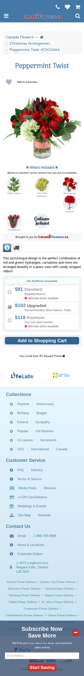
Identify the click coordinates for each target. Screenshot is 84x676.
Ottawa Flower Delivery (62, 615)
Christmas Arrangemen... (31, 43)
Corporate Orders (30, 554)
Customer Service (25, 460)
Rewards (44, 515)
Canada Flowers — (22, 37)
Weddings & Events (32, 506)
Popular (22, 431)
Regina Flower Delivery (59, 595)
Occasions (25, 440)
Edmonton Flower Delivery (24, 588)
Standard (38, 293)
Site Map (24, 515)
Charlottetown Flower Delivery (24, 615)
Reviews (50, 488)
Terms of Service (29, 479)
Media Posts (27, 488)
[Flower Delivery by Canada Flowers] (42, 15)
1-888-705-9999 (44, 536)
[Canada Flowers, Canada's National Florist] (53, 236)
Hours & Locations (30, 545)
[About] (7, 248)
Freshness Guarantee (44, 281)
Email (22, 536)
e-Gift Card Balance (32, 497)
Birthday (23, 413)
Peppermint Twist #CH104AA (35, 50)
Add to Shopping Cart (42, 340)
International (40, 449)
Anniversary (45, 404)
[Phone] (56, 7)
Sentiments (48, 440)
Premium (38, 321)
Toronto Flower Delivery (21, 581)
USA (20, 449)
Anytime (23, 404)
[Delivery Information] (16, 248)
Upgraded (45, 307)
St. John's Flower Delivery (58, 602)
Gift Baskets (45, 431)
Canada (61, 449)
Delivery (37, 470)
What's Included (42, 168)
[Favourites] (65, 7)
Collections (18, 394)
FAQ (20, 470)
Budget (42, 413)
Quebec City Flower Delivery (58, 581)
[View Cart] (75, 7)
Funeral (22, 422)
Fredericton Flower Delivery (41, 608)
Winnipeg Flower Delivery (24, 595)
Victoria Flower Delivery (59, 588)
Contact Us (18, 526)
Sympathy (42, 422)
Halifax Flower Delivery (23, 602)
